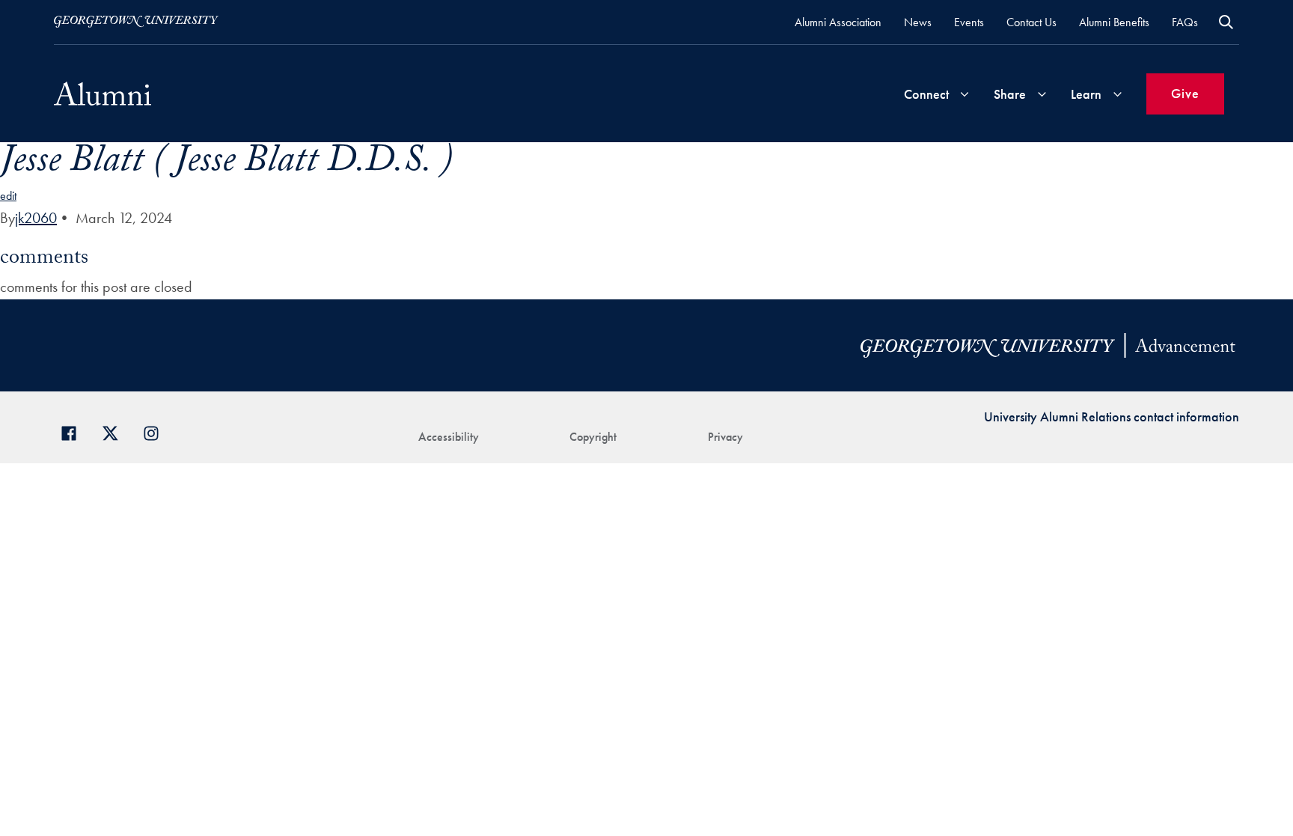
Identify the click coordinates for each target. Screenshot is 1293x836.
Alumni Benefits (1114, 22)
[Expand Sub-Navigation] (964, 94)
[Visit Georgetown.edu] (136, 22)
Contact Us (1031, 22)
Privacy (725, 437)
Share (1010, 94)
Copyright (593, 437)
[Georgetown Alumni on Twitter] (115, 431)
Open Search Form (1226, 22)
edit (8, 196)
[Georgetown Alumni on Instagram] (157, 431)
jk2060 (36, 218)
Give (1185, 93)
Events (969, 22)
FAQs (1185, 22)
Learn (1086, 94)
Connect (926, 94)
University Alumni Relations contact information (1111, 416)
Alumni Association (838, 22)
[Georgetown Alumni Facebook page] (74, 431)
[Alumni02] (102, 94)
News (918, 22)
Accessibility (448, 437)
